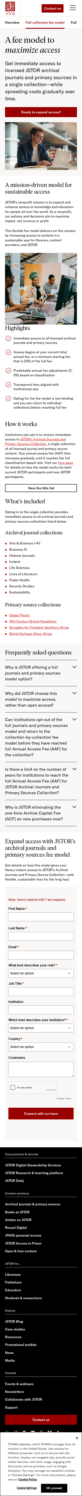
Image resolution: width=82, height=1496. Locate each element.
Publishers (13, 1282)
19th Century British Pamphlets (33, 621)
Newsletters (14, 1392)
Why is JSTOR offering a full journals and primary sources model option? (32, 672)
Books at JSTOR (17, 1212)
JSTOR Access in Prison (23, 1243)
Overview (12, 22)
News (9, 1353)
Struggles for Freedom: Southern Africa (39, 627)
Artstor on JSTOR (18, 1220)
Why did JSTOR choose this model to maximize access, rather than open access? (31, 699)
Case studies (15, 1329)
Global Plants (19, 615)
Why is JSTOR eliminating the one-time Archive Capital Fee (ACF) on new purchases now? (34, 812)
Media (10, 1360)
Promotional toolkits (21, 1345)
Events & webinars (19, 1384)
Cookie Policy (28, 1479)
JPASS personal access (23, 1235)
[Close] (77, 1438)
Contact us (52, 8)
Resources (13, 1337)
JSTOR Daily (14, 1181)
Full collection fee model (45, 22)
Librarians (13, 1274)
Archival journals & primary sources (32, 1204)
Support (11, 1407)
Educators (13, 1290)
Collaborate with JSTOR (23, 1399)
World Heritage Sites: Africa (30, 634)
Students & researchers (23, 1298)
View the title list (41, 488)
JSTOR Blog (14, 1321)
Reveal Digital (16, 1227)
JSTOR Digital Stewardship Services (33, 1165)
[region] (41, 1464)
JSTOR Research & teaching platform (34, 1173)
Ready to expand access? (41, 112)
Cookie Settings (27, 1488)
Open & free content (21, 1251)
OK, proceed (54, 1488)
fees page (65, 463)
